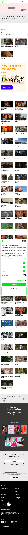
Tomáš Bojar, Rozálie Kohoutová (20, 326)
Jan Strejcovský (3, 169)
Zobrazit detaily (20, 280)
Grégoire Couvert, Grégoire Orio (20, 120)
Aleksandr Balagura (18, 375)
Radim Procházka (17, 217)
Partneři (2, 487)
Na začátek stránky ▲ (22, 528)
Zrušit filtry (4, 8)
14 (23, 396)
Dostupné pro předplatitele (6, 34)
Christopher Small (17, 169)
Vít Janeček (3, 314)
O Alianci (3, 485)
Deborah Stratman (4, 132)
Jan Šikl (16, 205)
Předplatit (6, 526)
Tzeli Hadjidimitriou (4, 326)
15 (2, 398)
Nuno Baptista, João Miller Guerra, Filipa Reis (20, 338)
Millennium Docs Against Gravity (16, 435)
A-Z (15, 485)
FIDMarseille (7, 446)
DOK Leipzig (23, 434)
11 (19, 396)
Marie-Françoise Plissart (18, 132)
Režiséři (16, 491)
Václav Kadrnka (17, 229)
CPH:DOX (3, 434)
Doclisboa (9, 434)
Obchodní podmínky (5, 489)
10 (16, 396)
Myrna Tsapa (3, 57)
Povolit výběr (14, 288)
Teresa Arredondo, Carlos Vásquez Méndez (6, 302)
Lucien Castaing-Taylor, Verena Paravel (6, 338)
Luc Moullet (16, 193)
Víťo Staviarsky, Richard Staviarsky (7, 387)
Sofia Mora (3, 375)
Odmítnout (14, 293)
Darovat (2, 498)
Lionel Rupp (16, 45)
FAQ (2, 500)
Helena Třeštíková (4, 108)
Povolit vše (14, 284)
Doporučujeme (17, 488)
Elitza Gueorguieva (18, 108)
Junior (17, 496)
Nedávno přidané (4, 32)
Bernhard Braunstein (18, 314)
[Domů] (4, 1)
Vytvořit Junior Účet (20, 498)
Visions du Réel (19, 446)
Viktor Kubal (3, 229)
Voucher (2, 497)
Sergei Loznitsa (3, 205)
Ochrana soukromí (4, 488)
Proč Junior (18, 497)
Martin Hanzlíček (4, 217)
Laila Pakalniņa (17, 181)
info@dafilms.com (9, 514)
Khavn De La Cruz (4, 45)
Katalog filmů (4, 31)
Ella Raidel (3, 193)
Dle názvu (3, 36)
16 (5, 398)
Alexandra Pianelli (4, 144)
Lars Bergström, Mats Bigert (19, 144)
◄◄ (7, 401)
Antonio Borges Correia (5, 181)
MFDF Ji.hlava (13, 446)
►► (20, 399)
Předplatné (3, 496)
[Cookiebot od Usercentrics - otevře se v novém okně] (21, 241)
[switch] (25, 267)
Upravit (22, 10)
